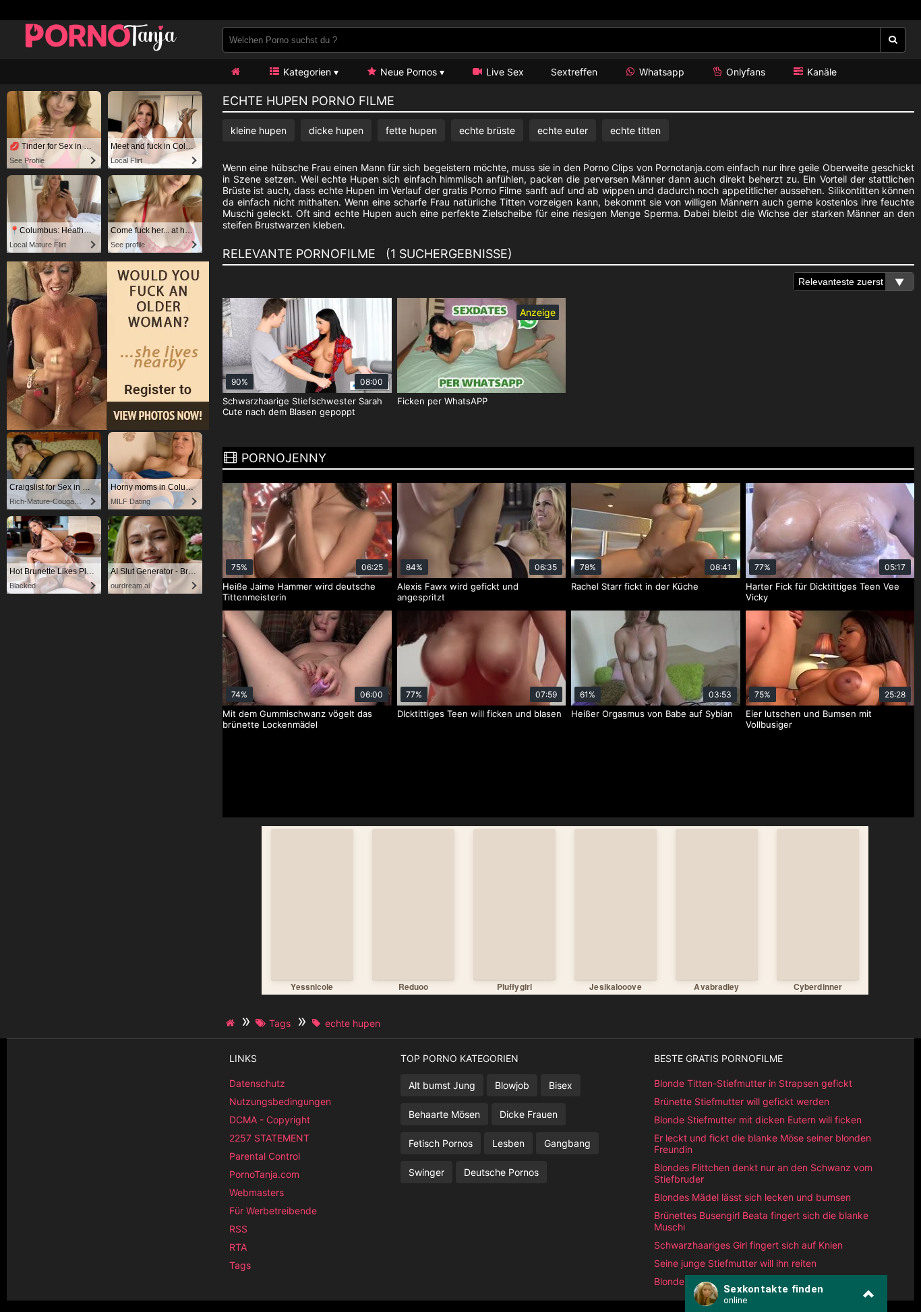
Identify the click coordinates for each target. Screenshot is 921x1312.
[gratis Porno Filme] (101, 50)
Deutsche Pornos (501, 1172)
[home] (231, 1023)
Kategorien (305, 71)
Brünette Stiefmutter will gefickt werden (741, 1101)
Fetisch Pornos (441, 1143)
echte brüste (487, 130)
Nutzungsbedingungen (280, 1101)
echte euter (562, 130)
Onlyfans (744, 71)
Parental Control (264, 1156)
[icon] (235, 71)
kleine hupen (259, 130)
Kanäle (820, 71)
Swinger (426, 1172)
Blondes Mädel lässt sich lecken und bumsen (752, 1197)
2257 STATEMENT (269, 1138)
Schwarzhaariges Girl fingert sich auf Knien (748, 1245)
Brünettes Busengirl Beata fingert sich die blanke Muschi (761, 1221)
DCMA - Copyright (269, 1119)
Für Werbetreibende (273, 1210)
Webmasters (256, 1192)
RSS (238, 1229)
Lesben (508, 1143)
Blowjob (512, 1085)
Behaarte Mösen (444, 1114)
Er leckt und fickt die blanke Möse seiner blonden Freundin (762, 1143)
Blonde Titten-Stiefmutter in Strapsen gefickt (753, 1083)
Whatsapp (660, 71)
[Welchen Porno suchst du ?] (893, 40)
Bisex (560, 1085)
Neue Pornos (407, 71)
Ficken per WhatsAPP (442, 401)
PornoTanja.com (264, 1174)
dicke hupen (336, 130)
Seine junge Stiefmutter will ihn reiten (735, 1263)
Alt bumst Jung (442, 1085)
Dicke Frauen (529, 1114)
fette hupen (411, 130)
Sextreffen (574, 71)
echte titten (635, 130)
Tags (240, 1265)
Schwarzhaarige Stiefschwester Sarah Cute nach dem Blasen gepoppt (302, 406)
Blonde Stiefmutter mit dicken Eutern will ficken (758, 1119)
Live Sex (503, 71)
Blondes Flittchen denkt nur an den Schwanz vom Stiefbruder (763, 1173)
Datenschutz (257, 1083)
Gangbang (567, 1143)
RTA (238, 1247)
